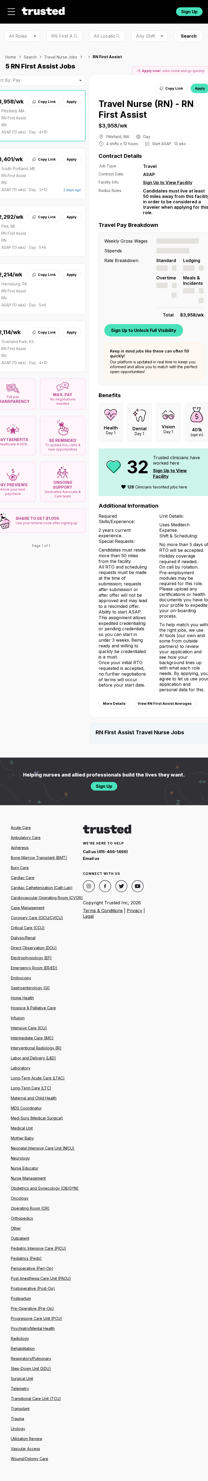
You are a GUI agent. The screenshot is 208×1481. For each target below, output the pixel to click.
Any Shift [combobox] (145, 36)
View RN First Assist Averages (165, 703)
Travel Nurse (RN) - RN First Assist (146, 109)
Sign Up (189, 11)
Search (189, 36)
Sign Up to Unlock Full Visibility (143, 330)
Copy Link (47, 101)
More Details (114, 703)
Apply (72, 101)
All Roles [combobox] (18, 36)
